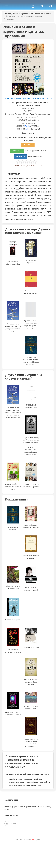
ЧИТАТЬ (18, 151)
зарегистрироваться (30, 785)
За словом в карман (31, 105)
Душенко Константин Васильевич (36, 13)
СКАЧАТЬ (21, 156)
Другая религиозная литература (37, 99)
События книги (28, 133)
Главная (7, 13)
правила (41, 807)
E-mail (14, 823)
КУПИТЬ (28, 145)
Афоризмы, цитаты (13, 99)
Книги (15, 13)
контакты (22, 807)
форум (14, 807)
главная (7, 807)
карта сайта (32, 807)
